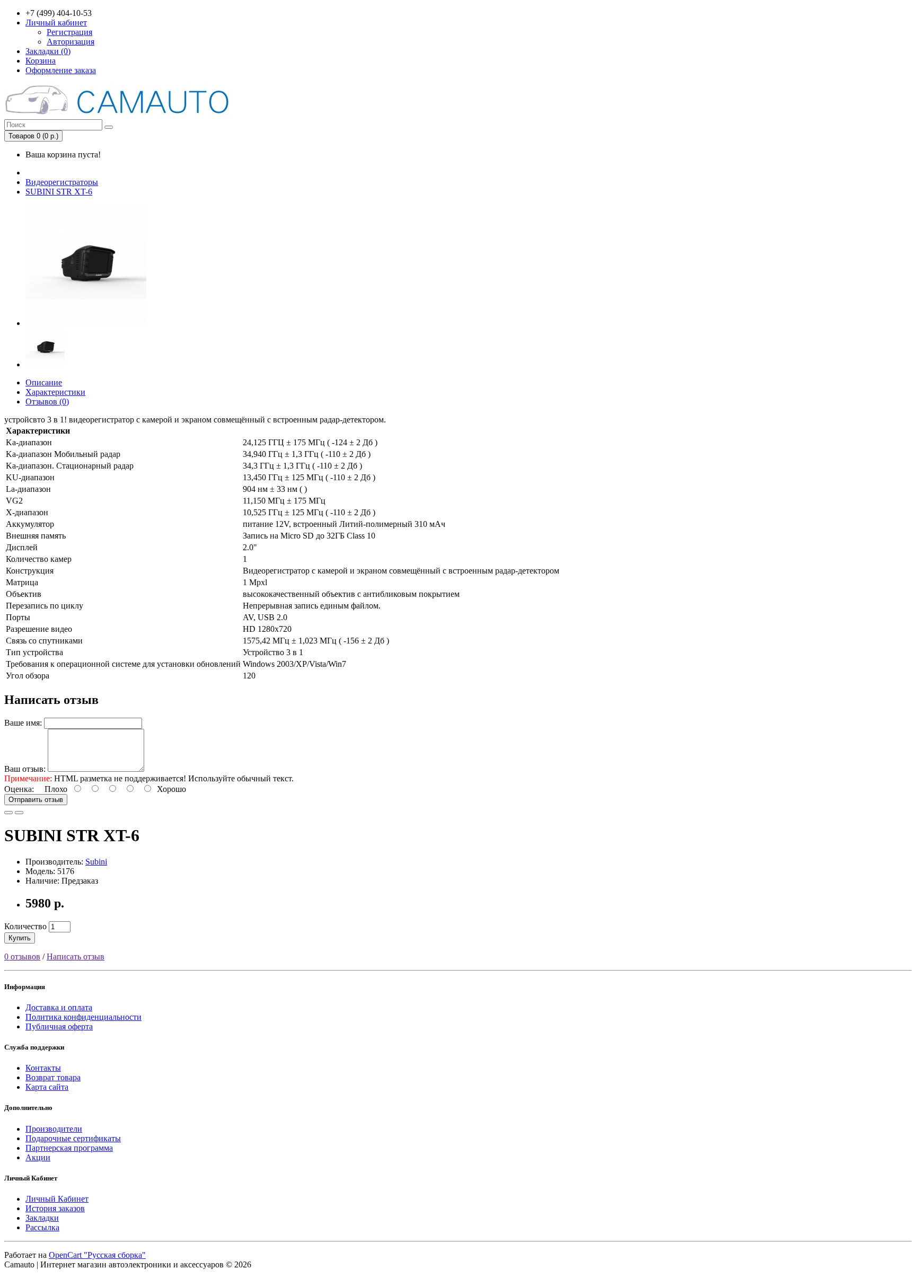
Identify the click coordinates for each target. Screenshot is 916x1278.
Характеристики (55, 391)
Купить (19, 938)
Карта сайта (46, 1086)
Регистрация (69, 32)
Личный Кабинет (57, 1198)
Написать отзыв (75, 956)
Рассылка (42, 1227)
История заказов (55, 1208)
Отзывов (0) (47, 401)
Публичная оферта (59, 1026)
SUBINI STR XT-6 (58, 191)
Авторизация (70, 41)
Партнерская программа (69, 1147)
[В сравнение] (19, 812)
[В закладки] (8, 812)
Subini (96, 861)
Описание (43, 382)
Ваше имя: (23, 722)
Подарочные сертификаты (73, 1138)
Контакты (43, 1067)
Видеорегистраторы (61, 182)
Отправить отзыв (35, 800)
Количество (25, 926)
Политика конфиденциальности (83, 1016)
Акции (37, 1157)
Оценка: (19, 789)
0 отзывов (22, 956)
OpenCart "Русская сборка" (97, 1254)
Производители (53, 1128)
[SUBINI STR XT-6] (85, 323)
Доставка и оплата (58, 1007)
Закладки (42, 1217)
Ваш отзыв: (25, 768)
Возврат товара (53, 1077)
